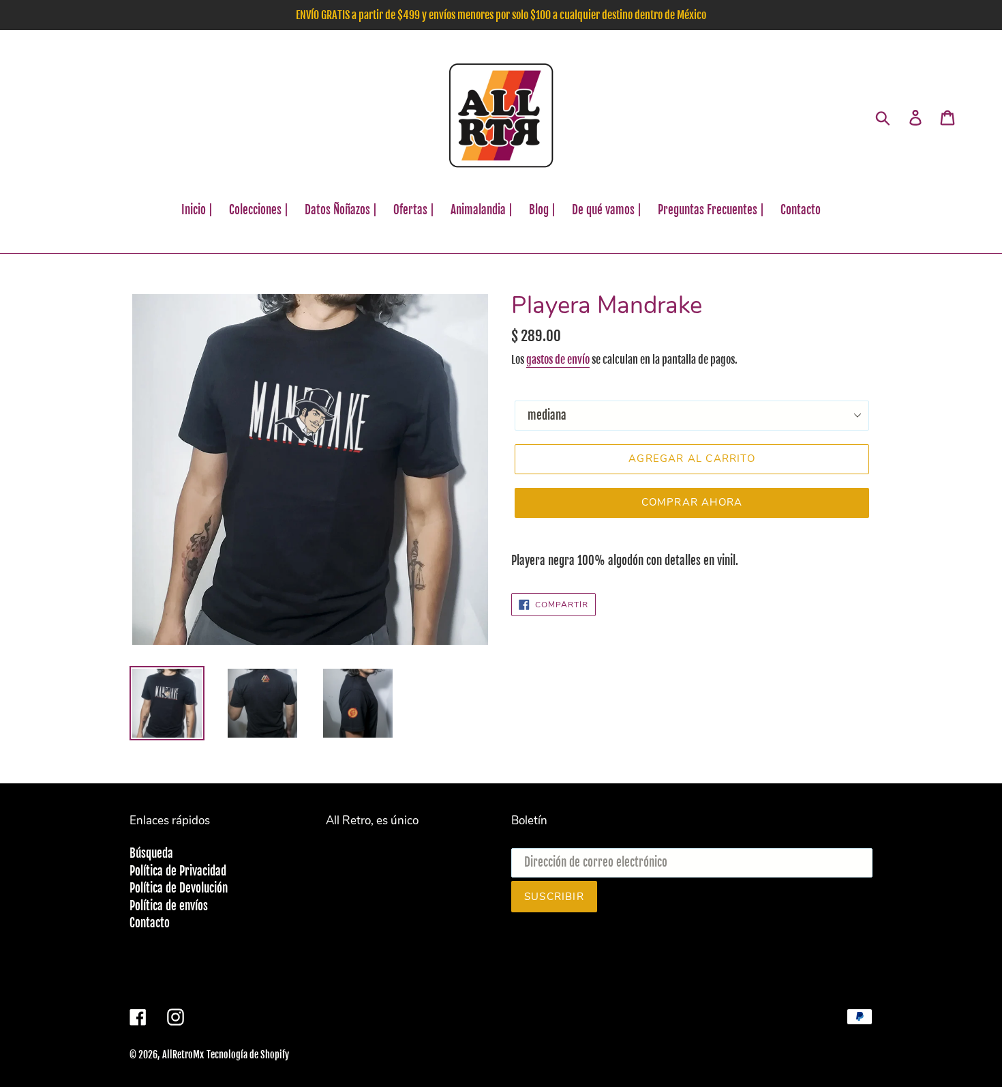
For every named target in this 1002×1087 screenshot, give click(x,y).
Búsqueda (151, 853)
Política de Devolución (179, 888)
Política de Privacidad (178, 871)
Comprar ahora (692, 502)
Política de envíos (169, 906)
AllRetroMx (183, 1054)
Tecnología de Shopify (248, 1054)
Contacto (150, 923)
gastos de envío (558, 359)
